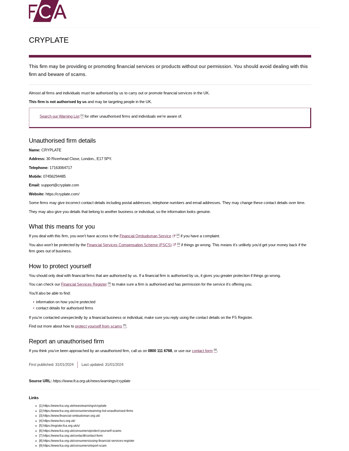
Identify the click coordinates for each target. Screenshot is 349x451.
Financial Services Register (86, 284)
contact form (204, 350)
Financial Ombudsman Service (150, 236)
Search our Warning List (62, 116)
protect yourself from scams (100, 326)
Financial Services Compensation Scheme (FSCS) (133, 245)
